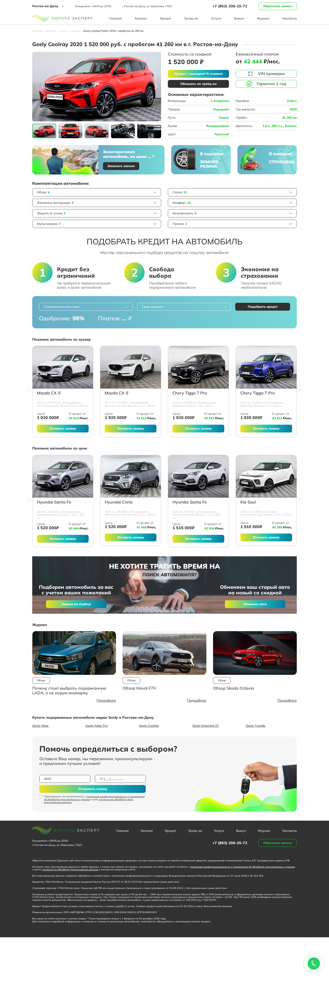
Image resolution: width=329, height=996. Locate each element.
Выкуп (239, 18)
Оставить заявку (62, 428)
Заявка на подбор (76, 604)
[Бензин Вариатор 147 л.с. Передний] (198, 367)
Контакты (289, 18)
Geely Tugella (255, 725)
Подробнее (106, 700)
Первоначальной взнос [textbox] (61, 307)
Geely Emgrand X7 (205, 725)
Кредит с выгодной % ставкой (198, 74)
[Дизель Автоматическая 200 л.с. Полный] (198, 476)
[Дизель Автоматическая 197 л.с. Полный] (62, 476)
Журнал (263, 18)
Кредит (165, 18)
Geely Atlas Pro (96, 725)
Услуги (216, 18)
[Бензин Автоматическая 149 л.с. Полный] (130, 476)
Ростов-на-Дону (45, 6)
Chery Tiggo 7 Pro (190, 393)
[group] (96, 86)
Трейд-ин (191, 18)
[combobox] (86, 307)
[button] (156, 87)
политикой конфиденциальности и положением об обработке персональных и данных (94, 798)
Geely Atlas (40, 725)
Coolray (75, 30)
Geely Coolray (149, 725)
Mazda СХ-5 (49, 393)
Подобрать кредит (263, 307)
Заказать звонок (121, 166)
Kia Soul (248, 502)
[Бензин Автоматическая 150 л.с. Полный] (62, 367)
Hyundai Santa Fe (54, 502)
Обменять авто (255, 604)
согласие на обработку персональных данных (70, 869)
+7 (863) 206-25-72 (229, 6)
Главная (115, 18)
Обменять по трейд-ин (198, 84)
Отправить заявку (92, 789)
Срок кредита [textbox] (152, 307)
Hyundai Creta (118, 502)
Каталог (141, 18)
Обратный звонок (277, 6)
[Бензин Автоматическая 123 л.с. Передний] (266, 476)
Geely (63, 30)
